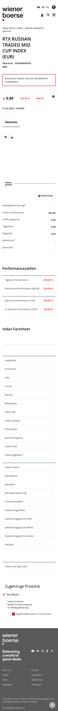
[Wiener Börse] (12, 13)
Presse (5, 674)
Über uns (6, 670)
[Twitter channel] (52, 651)
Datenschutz (37, 679)
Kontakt (35, 670)
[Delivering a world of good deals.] (11, 656)
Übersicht (11, 122)
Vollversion (36, 684)
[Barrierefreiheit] (54, 7)
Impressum (36, 674)
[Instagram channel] (42, 651)
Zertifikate (13, 594)
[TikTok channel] (47, 651)
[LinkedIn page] (38, 651)
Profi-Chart (46, 195)
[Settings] (5, 137)
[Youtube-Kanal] (32, 651)
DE (38, 7)
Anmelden (42, 15)
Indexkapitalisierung (19, 607)
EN (47, 7)
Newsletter (7, 684)
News (4, 679)
